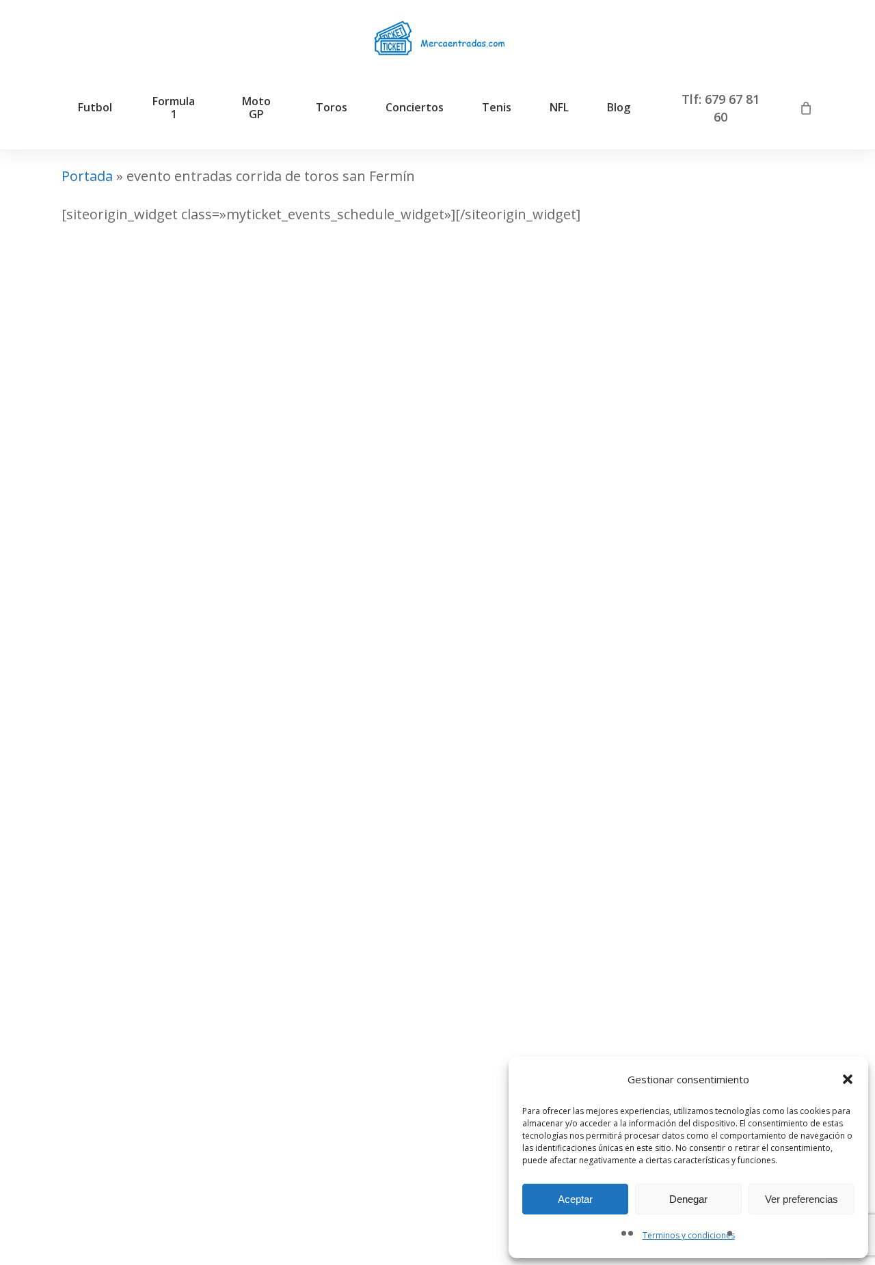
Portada (87, 176)
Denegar (688, 1199)
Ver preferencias (801, 1199)
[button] (847, 1079)
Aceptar (575, 1199)
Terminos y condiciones (689, 1235)
